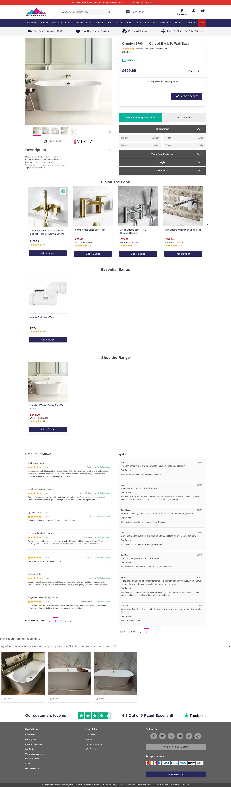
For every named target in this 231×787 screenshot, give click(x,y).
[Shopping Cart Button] (203, 10)
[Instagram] (188, 736)
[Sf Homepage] (36, 12)
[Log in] (193, 10)
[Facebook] (153, 736)
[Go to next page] (70, 621)
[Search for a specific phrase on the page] (109, 12)
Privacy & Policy (32, 759)
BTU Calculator (91, 749)
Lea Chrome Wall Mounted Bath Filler (183, 230)
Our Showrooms (32, 768)
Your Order (90, 735)
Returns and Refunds (34, 744)
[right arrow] (109, 131)
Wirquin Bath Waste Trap (42, 317)
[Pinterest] (171, 736)
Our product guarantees (35, 754)
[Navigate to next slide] (207, 224)
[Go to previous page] (50, 621)
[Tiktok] (197, 736)
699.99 (129, 71)
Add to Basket (47, 253)
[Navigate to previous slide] (227, 646)
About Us (29, 763)
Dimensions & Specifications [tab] (140, 117)
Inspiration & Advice (93, 744)
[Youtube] (180, 736)
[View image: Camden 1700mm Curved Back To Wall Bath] (68, 81)
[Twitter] (162, 736)
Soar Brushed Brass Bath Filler (90, 230)
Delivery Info (30, 739)
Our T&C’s (29, 749)
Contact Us (30, 735)
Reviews (89, 739)
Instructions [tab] (184, 117)
